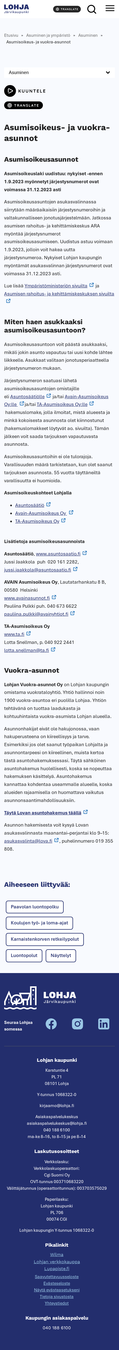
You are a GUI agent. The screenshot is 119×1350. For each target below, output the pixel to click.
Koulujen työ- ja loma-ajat (39, 923)
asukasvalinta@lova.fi (28, 841)
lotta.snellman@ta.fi (26, 650)
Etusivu (11, 35)
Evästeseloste (56, 1283)
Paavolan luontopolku (35, 907)
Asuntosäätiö (29, 505)
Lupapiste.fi (56, 1268)
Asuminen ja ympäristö (48, 35)
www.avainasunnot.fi (27, 598)
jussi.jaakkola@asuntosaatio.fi (37, 570)
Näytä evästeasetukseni (57, 1290)
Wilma (56, 1254)
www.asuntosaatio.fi (58, 554)
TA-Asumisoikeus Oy (37, 521)
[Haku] (91, 9)
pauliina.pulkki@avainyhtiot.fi (36, 614)
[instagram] (77, 1028)
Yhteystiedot (57, 1303)
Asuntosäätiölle (27, 397)
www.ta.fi (14, 634)
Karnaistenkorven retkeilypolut (45, 939)
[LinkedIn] (103, 1028)
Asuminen (88, 35)
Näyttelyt (61, 955)
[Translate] (67, 9)
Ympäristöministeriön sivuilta (56, 286)
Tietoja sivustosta (57, 1296)
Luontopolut (24, 955)
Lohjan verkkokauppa (57, 1261)
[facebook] (51, 1028)
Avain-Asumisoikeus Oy (41, 513)
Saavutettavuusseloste (57, 1277)
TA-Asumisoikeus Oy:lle (62, 404)
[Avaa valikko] (110, 9)
